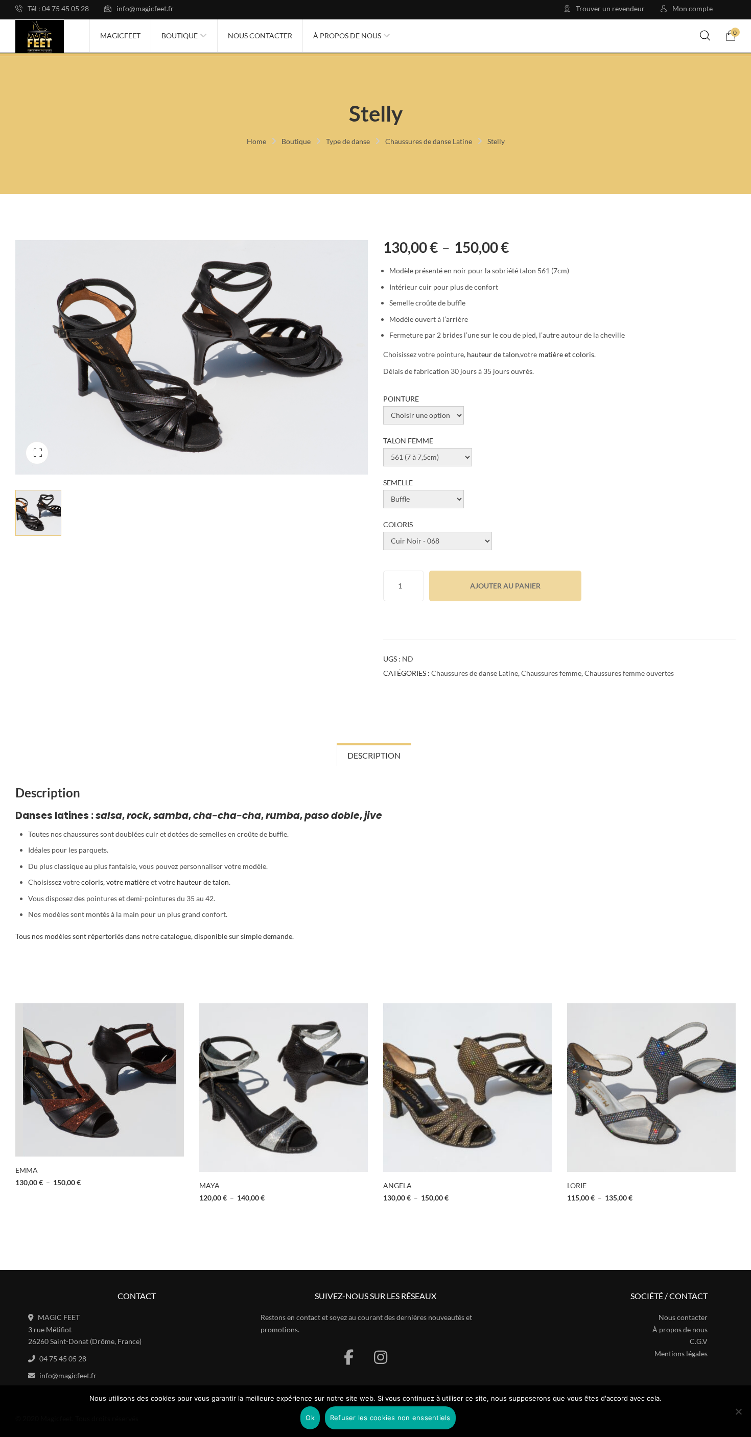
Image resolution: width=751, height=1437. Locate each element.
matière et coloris (566, 354)
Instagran (380, 1357)
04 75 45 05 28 (62, 1358)
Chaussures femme (551, 673)
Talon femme (408, 440)
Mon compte (692, 8)
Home (256, 141)
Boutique (296, 141)
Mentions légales (681, 1353)
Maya (209, 1185)
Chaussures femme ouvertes (629, 673)
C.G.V (699, 1341)
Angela (397, 1185)
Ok (310, 1418)
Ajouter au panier (505, 585)
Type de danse (348, 141)
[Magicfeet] (39, 36)
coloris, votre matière (115, 882)
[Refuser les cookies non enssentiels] (738, 1411)
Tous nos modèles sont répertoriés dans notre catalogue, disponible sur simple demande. (154, 936)
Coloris (398, 524)
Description (374, 755)
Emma (26, 1170)
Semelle (398, 482)
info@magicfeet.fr (145, 8)
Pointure (401, 398)
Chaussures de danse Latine (428, 141)
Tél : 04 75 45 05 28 (58, 8)
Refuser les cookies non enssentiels (390, 1418)
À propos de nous (680, 1329)
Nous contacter (683, 1317)
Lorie (576, 1185)
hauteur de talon (493, 354)
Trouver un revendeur (610, 8)
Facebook (349, 1357)
